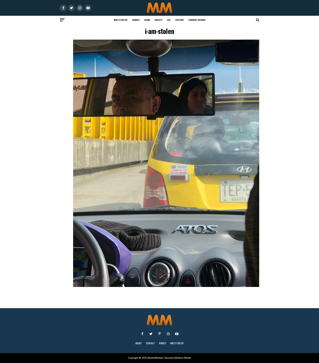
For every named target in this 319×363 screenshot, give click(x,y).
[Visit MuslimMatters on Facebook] (142, 334)
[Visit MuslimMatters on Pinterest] (159, 334)
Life (169, 20)
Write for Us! (121, 20)
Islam (147, 20)
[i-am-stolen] (166, 286)
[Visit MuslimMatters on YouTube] (176, 334)
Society (158, 20)
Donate (136, 20)
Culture (179, 20)
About (138, 343)
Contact (150, 343)
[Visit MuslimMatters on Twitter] (151, 334)
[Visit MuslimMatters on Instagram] (168, 334)
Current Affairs (196, 20)
